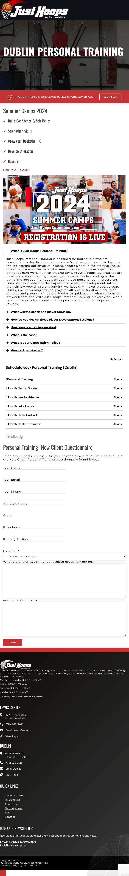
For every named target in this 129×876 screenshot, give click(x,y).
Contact (10, 816)
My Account (12, 799)
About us (11, 804)
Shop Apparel (13, 808)
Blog (8, 812)
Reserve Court (14, 795)
